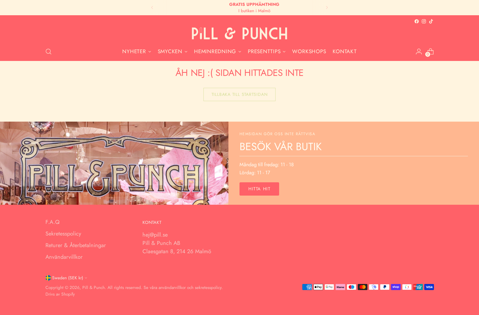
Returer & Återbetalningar (75, 245)
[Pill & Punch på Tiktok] (431, 21)
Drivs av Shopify (60, 294)
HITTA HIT (259, 189)
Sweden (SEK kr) (67, 278)
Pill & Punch (93, 287)
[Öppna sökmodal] (48, 51)
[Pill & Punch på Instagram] (423, 21)
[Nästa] (327, 7)
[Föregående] (152, 7)
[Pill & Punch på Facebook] (416, 21)
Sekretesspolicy (63, 234)
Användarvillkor (64, 257)
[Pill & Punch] (239, 33)
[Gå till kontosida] (418, 51)
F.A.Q (52, 222)
